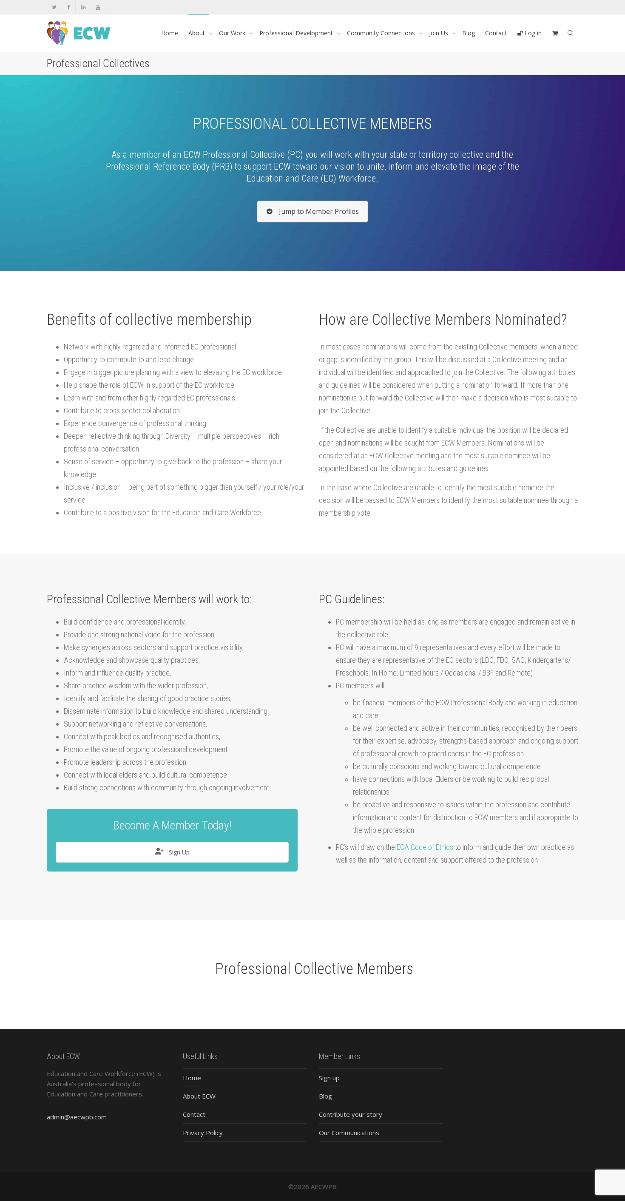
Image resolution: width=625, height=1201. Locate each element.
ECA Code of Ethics (425, 847)
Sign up (329, 1077)
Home (169, 33)
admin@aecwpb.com (77, 1117)
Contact (496, 33)
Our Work (233, 33)
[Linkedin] (83, 7)
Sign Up (178, 852)
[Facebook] (69, 7)
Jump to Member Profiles (318, 211)
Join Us (439, 33)
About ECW (199, 1096)
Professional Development (297, 33)
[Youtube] (98, 7)
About (197, 33)
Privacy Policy (203, 1132)
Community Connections (382, 33)
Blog (468, 33)
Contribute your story (350, 1114)
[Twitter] (54, 7)
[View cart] (555, 33)
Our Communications (349, 1132)
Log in (532, 33)
